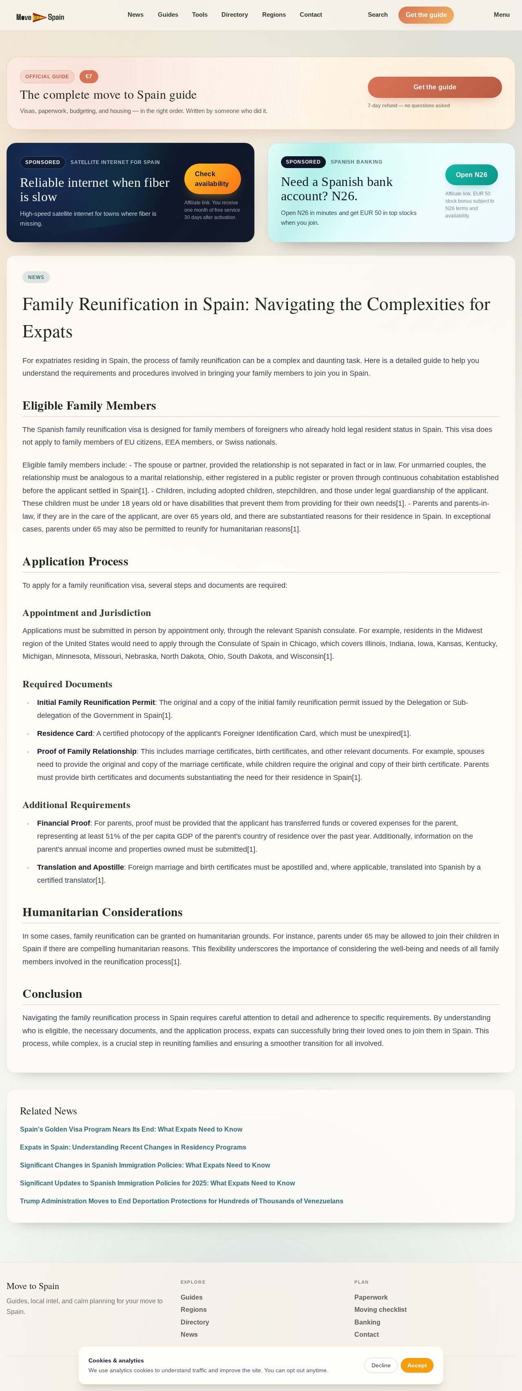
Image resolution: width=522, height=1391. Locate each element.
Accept (417, 1365)
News (136, 14)
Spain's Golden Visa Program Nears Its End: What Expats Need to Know (131, 1129)
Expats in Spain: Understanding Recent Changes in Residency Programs (133, 1147)
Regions (274, 14)
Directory (234, 14)
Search (378, 14)
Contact (311, 14)
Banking (367, 1322)
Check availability (212, 179)
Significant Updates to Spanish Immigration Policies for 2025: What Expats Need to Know (157, 1183)
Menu (502, 14)
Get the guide (426, 14)
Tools (200, 14)
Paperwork (371, 1297)
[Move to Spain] (47, 15)
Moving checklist (380, 1309)
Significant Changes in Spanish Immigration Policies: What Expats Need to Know (145, 1165)
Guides (168, 14)
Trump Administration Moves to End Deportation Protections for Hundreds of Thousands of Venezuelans (181, 1201)
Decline (381, 1365)
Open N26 (472, 174)
